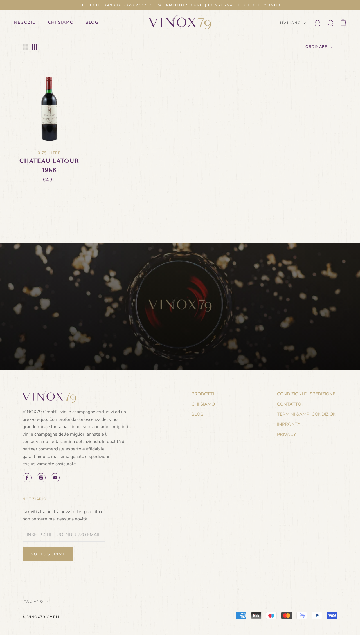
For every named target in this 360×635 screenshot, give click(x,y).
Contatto (289, 404)
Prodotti (203, 394)
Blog (92, 22)
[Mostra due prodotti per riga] (25, 47)
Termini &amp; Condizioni (307, 414)
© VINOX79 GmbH (40, 617)
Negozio (25, 22)
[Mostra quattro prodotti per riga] (34, 47)
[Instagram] (41, 477)
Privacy (286, 434)
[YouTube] (55, 477)
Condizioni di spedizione (306, 394)
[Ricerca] (331, 22)
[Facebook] (27, 477)
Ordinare (317, 46)
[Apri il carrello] (343, 22)
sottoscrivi (48, 554)
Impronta (289, 424)
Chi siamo (61, 22)
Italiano (290, 23)
